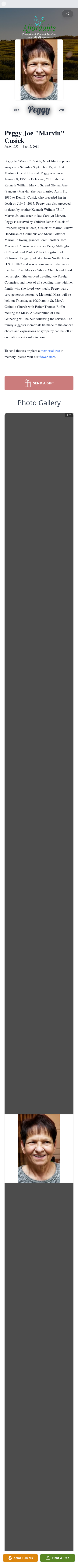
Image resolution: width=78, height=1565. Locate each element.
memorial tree (50, 350)
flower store (47, 356)
